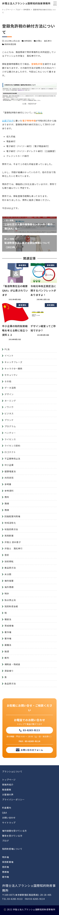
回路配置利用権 (12, 516)
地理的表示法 (11, 529)
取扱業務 (6, 789)
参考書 (8, 484)
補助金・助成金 (12, 664)
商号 (7, 497)
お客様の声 (7, 794)
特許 (7, 593)
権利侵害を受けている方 (14, 830)
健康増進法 (10, 471)
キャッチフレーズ (13, 362)
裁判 (7, 657)
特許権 (5, 857)
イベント (9, 355)
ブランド (9, 419)
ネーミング (10, 400)
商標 (7, 503)
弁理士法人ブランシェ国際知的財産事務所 (26, 3)
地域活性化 (10, 522)
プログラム (10, 426)
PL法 (7, 349)
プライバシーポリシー (13, 799)
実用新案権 (7, 861)
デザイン (9, 394)
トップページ (9, 779)
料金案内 (6, 807)
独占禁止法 (10, 600)
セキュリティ (11, 374)
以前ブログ (7, 120)
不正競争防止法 (12, 458)
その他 (8, 381)
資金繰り (9, 670)
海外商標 (9, 587)
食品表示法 (10, 683)
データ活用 (10, 387)
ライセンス (10, 439)
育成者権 (9, 625)
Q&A (4, 812)
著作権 (8, 632)
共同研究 (9, 477)
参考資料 (28, 41)
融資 (7, 651)
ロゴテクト (10, 452)
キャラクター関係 (13, 368)
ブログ (5, 840)
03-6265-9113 (31, 730)
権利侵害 (9, 580)
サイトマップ (9, 822)
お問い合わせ (9, 817)
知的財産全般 (10, 44)
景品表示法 (10, 567)
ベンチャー (10, 432)
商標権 (5, 871)
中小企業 (9, 464)
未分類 (8, 574)
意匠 (7, 554)
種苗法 (8, 619)
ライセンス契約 (12, 445)
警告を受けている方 (12, 835)
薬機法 (8, 644)
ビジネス (9, 413)
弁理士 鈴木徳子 (13, 542)
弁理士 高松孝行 (44, 41)
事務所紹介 (7, 784)
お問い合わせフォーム (32, 749)
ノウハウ (9, 406)
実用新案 (9, 535)
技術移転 (9, 561)
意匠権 (5, 866)
